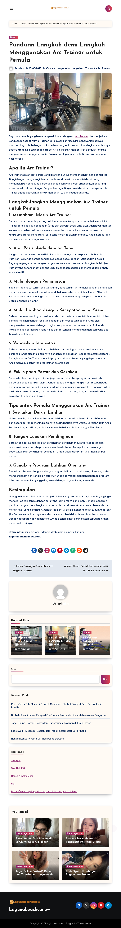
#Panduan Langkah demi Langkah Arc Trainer (69, 68)
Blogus (69, 923)
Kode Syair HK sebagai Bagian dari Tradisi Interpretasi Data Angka (48, 730)
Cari (14, 669)
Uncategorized (25, 833)
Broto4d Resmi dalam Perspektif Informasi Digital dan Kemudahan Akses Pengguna (58, 715)
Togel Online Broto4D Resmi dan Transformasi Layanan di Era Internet (51, 723)
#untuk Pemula (102, 68)
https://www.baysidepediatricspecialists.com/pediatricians (44, 791)
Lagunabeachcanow (29, 909)
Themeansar (84, 923)
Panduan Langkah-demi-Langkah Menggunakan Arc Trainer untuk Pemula (57, 52)
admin (21, 68)
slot (13, 783)
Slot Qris (16, 760)
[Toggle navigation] (11, 8)
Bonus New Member (22, 776)
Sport (13, 37)
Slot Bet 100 (18, 768)
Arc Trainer (81, 136)
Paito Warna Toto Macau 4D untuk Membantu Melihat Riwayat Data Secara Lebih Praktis (56, 706)
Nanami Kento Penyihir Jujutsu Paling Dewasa (37, 738)
